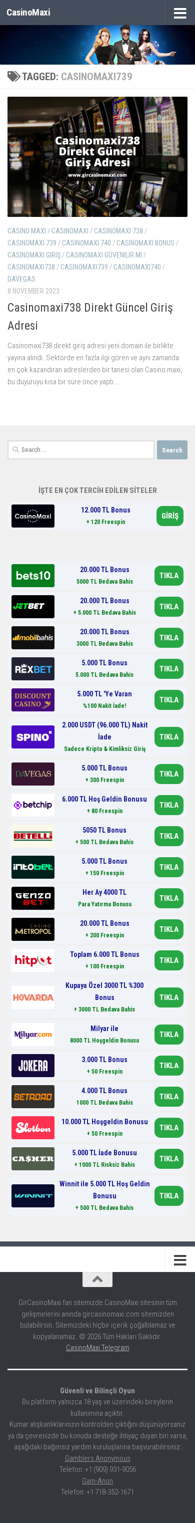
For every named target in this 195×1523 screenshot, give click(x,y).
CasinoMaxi (28, 12)
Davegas (22, 279)
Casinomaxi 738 (118, 231)
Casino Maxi (27, 231)
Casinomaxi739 (84, 267)
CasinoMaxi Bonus (145, 243)
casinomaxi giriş (34, 255)
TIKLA (169, 575)
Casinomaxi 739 (32, 243)
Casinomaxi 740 (86, 243)
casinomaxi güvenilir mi (104, 255)
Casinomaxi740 (137, 267)
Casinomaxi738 (31, 267)
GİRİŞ (170, 516)
